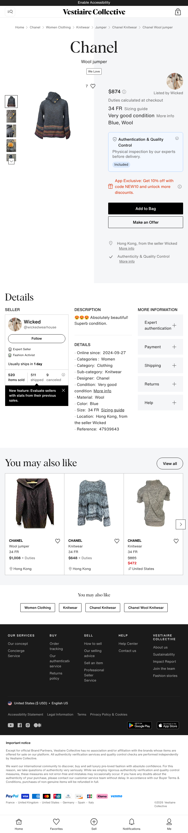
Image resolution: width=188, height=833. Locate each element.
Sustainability (164, 654)
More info (165, 116)
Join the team (164, 668)
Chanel (35, 27)
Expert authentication (158, 325)
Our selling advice (93, 653)
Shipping (153, 365)
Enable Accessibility (94, 2)
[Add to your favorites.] (57, 541)
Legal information (60, 714)
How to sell (93, 643)
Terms (81, 714)
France (10, 802)
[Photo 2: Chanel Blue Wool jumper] (11, 116)
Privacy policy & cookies (108, 714)
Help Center (128, 643)
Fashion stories (165, 675)
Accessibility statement (25, 714)
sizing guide (136, 109)
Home (19, 27)
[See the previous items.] (11, 95)
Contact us (127, 650)
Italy (91, 802)
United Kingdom (28, 802)
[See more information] (179, 186)
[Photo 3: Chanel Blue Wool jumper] (11, 131)
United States (50, 802)
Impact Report (164, 661)
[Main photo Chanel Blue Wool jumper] (11, 101)
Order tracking (56, 646)
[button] (178, 11)
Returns (152, 384)
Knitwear (83, 27)
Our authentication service (61, 661)
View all (170, 463)
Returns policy (56, 676)
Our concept (18, 643)
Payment (153, 347)
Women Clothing (58, 27)
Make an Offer (146, 222)
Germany (68, 802)
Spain (81, 802)
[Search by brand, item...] (10, 11)
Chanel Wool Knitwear (146, 607)
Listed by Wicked (168, 93)
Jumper (100, 27)
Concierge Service (16, 653)
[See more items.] (11, 161)
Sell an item (93, 663)
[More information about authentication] (177, 138)
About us (160, 647)
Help (149, 402)
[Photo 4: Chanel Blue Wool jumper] (11, 145)
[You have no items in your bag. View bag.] (178, 11)
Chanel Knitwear (124, 27)
